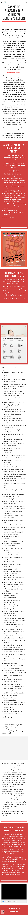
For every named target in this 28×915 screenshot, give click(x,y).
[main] (14, 13)
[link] (14, 893)
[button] (2, 2)
